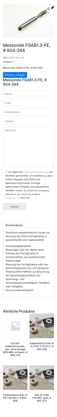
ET (14, 62)
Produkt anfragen (15, 74)
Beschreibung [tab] (14, 225)
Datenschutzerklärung (35, 171)
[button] (49, 9)
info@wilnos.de (12, 198)
